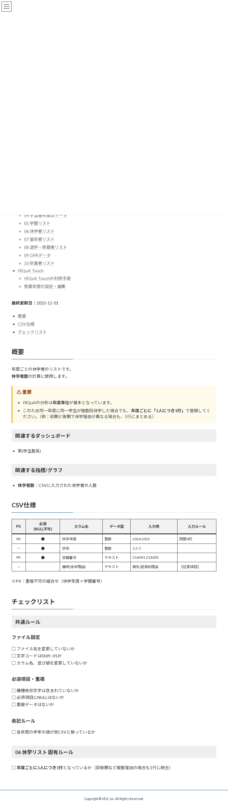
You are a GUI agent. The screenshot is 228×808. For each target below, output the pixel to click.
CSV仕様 (26, 323)
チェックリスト (32, 331)
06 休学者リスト (39, 231)
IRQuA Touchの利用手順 (47, 278)
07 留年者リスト (39, 239)
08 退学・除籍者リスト (45, 247)
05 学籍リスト (37, 223)
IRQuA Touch (31, 270)
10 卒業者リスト (39, 263)
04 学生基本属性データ (45, 215)
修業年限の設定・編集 (45, 286)
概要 (22, 315)
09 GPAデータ (37, 255)
